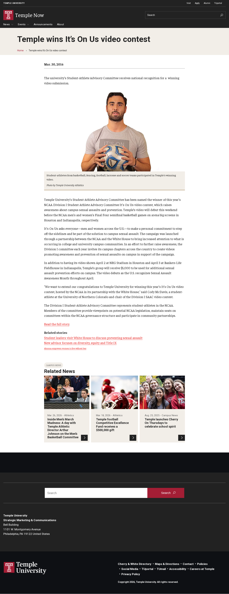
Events (22, 24)
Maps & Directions (167, 564)
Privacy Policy (130, 574)
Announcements (43, 24)
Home (20, 50)
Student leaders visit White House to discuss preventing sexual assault (93, 338)
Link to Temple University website (25, 568)
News (6, 24)
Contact (188, 564)
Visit (189, 3)
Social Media (129, 569)
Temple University (14, 3)
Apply (197, 3)
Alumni (207, 3)
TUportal (218, 3)
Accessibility (177, 569)
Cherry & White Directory (134, 564)
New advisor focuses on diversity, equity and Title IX (80, 343)
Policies (202, 564)
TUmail (161, 569)
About (60, 24)
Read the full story (56, 324)
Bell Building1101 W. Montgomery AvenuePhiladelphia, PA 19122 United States (26, 529)
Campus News (53, 365)
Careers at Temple (202, 569)
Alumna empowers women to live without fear (65, 348)
